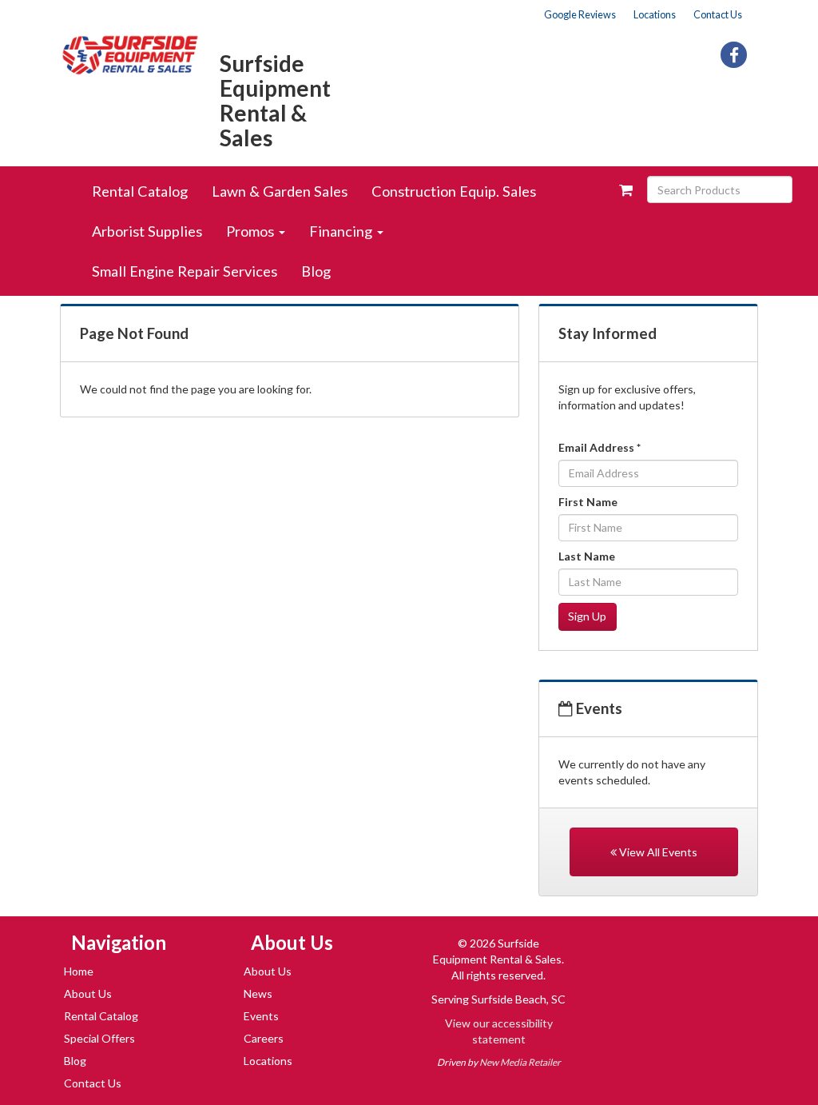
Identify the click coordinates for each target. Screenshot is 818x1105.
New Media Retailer (520, 1062)
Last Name (586, 556)
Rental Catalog (140, 191)
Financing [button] (342, 231)
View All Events (657, 852)
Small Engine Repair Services (184, 271)
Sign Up (587, 616)
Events (261, 1016)
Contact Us (717, 15)
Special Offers (99, 1038)
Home (78, 971)
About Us (88, 993)
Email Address (599, 447)
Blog (316, 271)
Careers (264, 1038)
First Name (587, 502)
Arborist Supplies (147, 231)
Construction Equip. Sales (453, 191)
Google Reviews (580, 15)
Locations (654, 15)
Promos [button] (251, 231)
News (258, 993)
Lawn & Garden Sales (279, 191)
